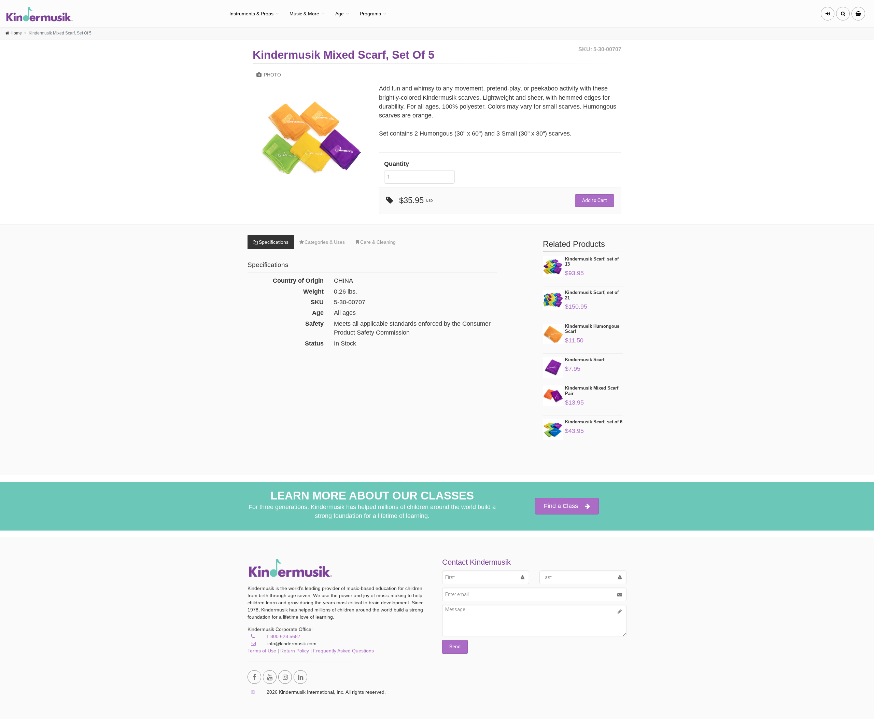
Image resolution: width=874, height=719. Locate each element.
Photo (272, 74)
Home (16, 33)
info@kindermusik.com (291, 643)
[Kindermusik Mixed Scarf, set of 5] (311, 139)
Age (339, 13)
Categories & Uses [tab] (325, 242)
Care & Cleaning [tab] (378, 242)
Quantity (396, 163)
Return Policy (294, 650)
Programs (370, 13)
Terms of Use (262, 650)
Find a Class (561, 506)
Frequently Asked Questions (343, 650)
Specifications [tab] (273, 242)
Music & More (304, 13)
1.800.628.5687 (283, 636)
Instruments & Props (251, 13)
